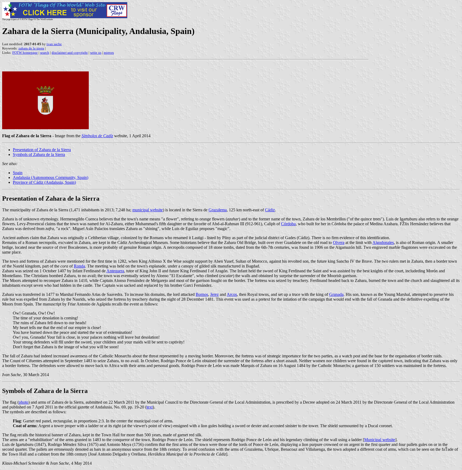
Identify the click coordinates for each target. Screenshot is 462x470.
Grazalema (218, 210)
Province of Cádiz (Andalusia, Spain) (44, 182)
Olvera (338, 242)
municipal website (147, 210)
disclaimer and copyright (70, 53)
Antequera (115, 271)
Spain (17, 172)
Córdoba (288, 223)
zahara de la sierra (31, 48)
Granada (336, 294)
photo (23, 402)
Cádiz (270, 210)
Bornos (202, 294)
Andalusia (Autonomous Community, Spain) (50, 177)
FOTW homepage (25, 53)
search (44, 53)
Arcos (232, 294)
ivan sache (54, 44)
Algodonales (383, 242)
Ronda (79, 266)
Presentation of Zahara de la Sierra (42, 149)
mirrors (109, 53)
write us (95, 53)
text (150, 407)
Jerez (214, 294)
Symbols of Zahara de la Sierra (39, 154)
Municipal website (379, 439)
